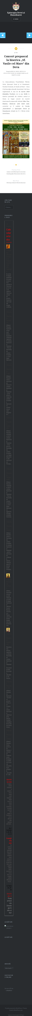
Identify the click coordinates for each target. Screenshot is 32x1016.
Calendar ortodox (8, 234)
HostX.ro (9, 990)
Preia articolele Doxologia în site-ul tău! (9, 905)
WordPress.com (18, 1010)
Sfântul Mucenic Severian (9, 317)
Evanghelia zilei (9, 840)
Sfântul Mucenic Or (9, 685)
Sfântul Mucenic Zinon (9, 526)
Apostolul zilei (9, 780)
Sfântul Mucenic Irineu (9, 734)
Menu (17, 19)
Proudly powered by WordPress (13, 1008)
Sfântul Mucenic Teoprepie (9, 474)
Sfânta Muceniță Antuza (9, 583)
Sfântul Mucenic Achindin (9, 423)
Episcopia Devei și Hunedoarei (16, 13)
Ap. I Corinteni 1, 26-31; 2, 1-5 (9, 831)
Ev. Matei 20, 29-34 (9, 888)
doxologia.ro (9, 894)
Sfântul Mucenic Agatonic (9, 639)
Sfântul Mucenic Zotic (9, 369)
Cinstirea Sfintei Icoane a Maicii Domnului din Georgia (9, 260)
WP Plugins (21, 1015)
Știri (16, 52)
